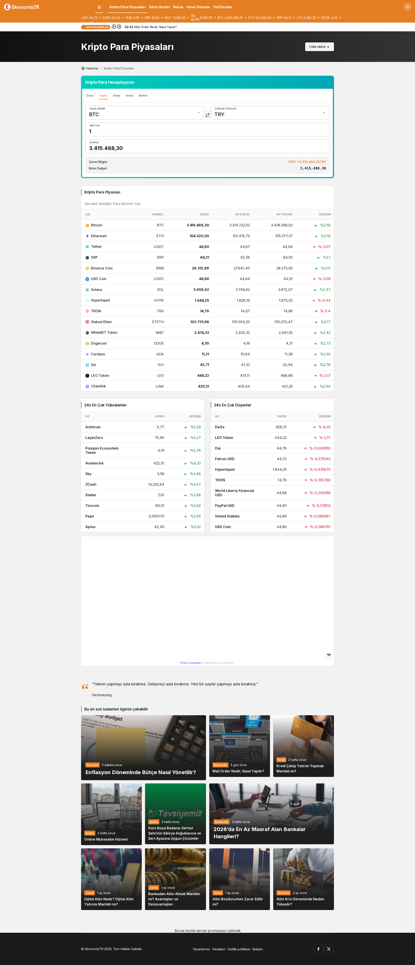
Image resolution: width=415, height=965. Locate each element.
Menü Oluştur (90, 23)
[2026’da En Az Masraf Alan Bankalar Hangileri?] (271, 813)
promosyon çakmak (224, 930)
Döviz (90, 95)
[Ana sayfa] (99, 7)
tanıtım (90, 833)
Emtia (116, 95)
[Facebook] (318, 949)
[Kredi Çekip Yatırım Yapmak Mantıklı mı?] (303, 746)
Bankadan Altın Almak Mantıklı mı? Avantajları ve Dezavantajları (174, 899)
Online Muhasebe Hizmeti (106, 839)
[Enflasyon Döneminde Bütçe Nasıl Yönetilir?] (143, 747)
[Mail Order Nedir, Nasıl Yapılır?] (239, 746)
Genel (90, 893)
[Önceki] (114, 27)
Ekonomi (92, 765)
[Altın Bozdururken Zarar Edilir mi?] (239, 879)
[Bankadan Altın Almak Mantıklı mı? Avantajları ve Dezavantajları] (175, 879)
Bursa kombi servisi (191, 930)
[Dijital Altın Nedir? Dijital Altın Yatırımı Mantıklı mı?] (111, 879)
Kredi (129, 95)
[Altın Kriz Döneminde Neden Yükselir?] (303, 879)
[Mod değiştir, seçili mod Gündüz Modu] (407, 7)
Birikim (143, 95)
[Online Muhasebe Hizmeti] (111, 814)
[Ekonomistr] (22, 6)
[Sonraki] (119, 27)
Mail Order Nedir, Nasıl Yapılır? (238, 771)
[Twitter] (329, 949)
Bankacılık (220, 765)
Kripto (103, 95)
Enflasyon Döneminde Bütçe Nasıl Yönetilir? (140, 772)
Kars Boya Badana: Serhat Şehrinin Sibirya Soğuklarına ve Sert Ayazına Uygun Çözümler (174, 833)
